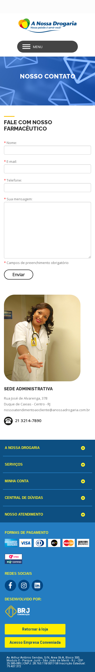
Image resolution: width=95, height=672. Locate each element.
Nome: (10, 142)
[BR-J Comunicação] (17, 611)
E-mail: (10, 161)
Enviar (18, 274)
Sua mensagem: (18, 199)
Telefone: (13, 180)
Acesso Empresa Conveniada (35, 642)
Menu (37, 46)
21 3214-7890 (27, 420)
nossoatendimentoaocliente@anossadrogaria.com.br (47, 409)
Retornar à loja (35, 629)
